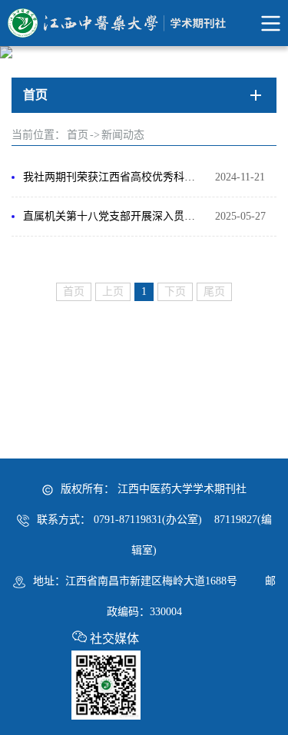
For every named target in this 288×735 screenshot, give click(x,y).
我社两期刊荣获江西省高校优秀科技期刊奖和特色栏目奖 (111, 177)
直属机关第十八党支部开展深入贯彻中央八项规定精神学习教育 (111, 216)
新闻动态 (122, 135)
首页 (77, 135)
